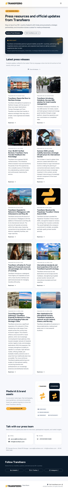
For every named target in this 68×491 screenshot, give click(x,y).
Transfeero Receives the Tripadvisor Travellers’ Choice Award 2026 (48, 212)
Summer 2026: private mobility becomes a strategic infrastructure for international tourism (48, 154)
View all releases (34, 69)
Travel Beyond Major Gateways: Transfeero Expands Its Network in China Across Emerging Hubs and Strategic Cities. (19, 317)
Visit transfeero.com (31, 33)
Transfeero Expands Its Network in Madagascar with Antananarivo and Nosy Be (19, 212)
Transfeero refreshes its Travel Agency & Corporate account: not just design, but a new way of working (19, 268)
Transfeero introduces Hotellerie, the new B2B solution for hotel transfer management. (46, 101)
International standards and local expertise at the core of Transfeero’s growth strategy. (48, 267)
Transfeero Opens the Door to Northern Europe (19, 99)
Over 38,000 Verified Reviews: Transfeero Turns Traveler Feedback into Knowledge (18, 154)
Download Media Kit (15, 408)
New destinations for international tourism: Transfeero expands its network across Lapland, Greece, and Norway (46, 317)
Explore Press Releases (13, 33)
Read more (19, 122)
